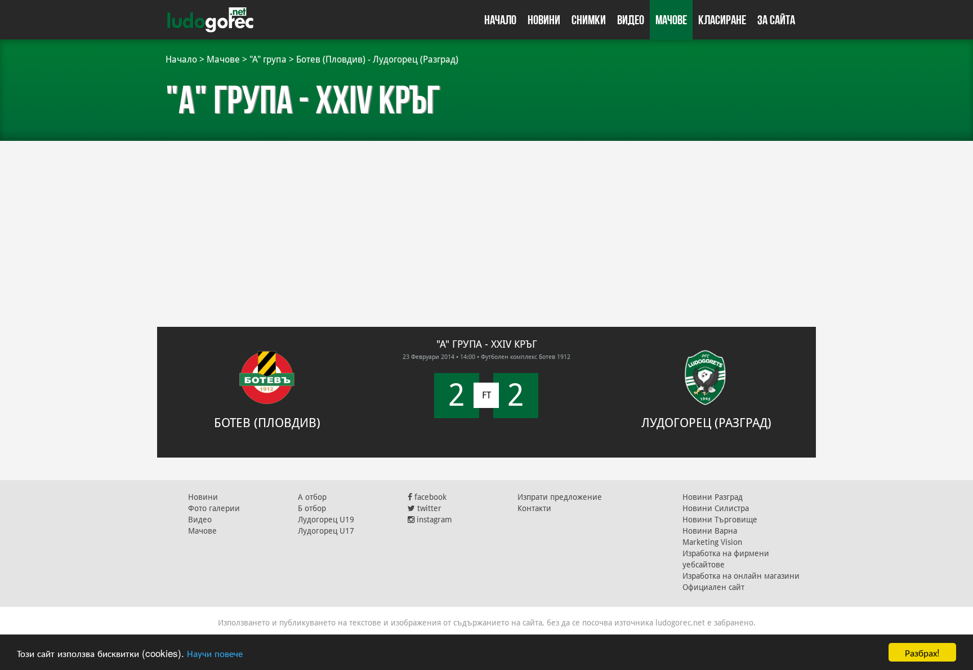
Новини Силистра (715, 508)
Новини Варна (709, 530)
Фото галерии (214, 508)
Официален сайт (713, 587)
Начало (500, 19)
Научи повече (215, 653)
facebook (429, 497)
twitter (428, 508)
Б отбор (312, 508)
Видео (630, 19)
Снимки (589, 19)
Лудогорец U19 (326, 519)
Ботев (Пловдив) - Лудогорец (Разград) (377, 59)
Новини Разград (712, 497)
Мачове (671, 19)
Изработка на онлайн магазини (741, 575)
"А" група (268, 59)
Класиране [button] (722, 19)
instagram (433, 519)
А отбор (312, 497)
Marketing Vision (712, 542)
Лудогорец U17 (326, 530)
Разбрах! (922, 652)
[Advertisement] (486, 225)
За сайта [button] (776, 19)
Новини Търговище (719, 519)
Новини (544, 19)
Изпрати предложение (559, 497)
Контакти (534, 508)
